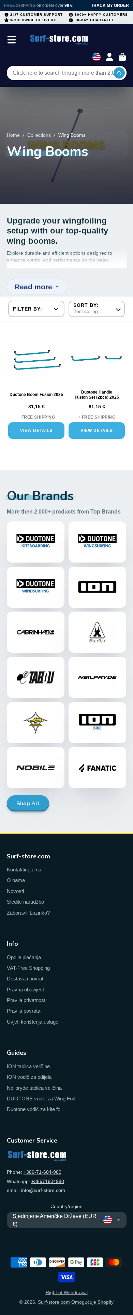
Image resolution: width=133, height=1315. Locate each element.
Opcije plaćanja (24, 957)
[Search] (119, 73)
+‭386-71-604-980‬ (42, 1172)
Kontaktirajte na (24, 869)
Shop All (28, 803)
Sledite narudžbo (25, 902)
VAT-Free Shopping (28, 968)
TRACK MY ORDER (110, 5)
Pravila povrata (23, 1011)
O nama (16, 880)
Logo (59, 39)
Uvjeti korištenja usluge (32, 1022)
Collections (39, 135)
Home (13, 135)
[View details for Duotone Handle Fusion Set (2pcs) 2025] (97, 359)
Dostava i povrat (25, 978)
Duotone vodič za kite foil (34, 1109)
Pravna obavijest (25, 989)
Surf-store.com (54, 1302)
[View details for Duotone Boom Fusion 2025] (36, 359)
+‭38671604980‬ (47, 1181)
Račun (109, 57)
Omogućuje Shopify (92, 1302)
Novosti (15, 891)
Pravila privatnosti (26, 1000)
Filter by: (27, 309)
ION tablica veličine (28, 1066)
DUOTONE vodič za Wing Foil (41, 1098)
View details (36, 430)
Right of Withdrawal (67, 1292)
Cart (122, 57)
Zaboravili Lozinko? (28, 913)
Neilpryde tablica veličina (34, 1088)
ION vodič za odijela (29, 1077)
